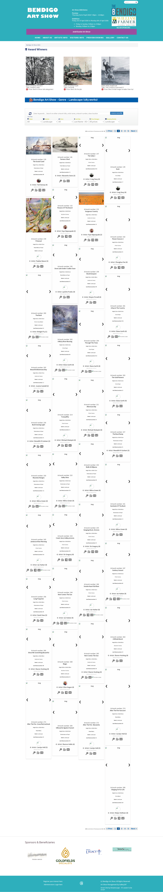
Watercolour (36, 168)
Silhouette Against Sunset (65, 728)
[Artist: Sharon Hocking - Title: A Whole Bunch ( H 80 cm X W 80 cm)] (117, 607)
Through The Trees (91, 343)
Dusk (118, 169)
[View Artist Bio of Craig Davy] (93, 184)
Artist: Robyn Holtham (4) (119, 813)
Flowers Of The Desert (65, 208)
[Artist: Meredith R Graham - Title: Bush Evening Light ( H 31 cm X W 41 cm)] (38, 400)
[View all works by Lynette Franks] (65, 287)
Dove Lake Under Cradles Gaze (65, 268)
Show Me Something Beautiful (38, 653)
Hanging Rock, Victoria (91, 530)
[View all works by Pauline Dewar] (38, 256)
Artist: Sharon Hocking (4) (119, 655)
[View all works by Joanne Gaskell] (38, 391)
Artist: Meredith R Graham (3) (39, 441)
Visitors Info (77, 37)
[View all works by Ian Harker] (38, 560)
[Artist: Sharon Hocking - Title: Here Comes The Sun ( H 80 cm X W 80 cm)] (91, 624)
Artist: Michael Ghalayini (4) (66, 440)
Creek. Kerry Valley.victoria (65, 538)
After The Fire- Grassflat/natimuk (38, 724)
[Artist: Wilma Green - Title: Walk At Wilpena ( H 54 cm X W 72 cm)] (91, 444)
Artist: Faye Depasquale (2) (66, 231)
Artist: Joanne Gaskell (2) (40, 386)
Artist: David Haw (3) (39, 615)
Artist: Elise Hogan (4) (66, 687)
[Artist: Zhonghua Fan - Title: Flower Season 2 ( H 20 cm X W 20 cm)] (117, 206)
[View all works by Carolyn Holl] (117, 729)
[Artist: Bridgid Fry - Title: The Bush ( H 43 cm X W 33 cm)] (38, 275)
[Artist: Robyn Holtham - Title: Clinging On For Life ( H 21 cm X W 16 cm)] (117, 748)
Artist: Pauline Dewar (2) (39, 261)
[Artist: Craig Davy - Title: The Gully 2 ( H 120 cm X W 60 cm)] (91, 137)
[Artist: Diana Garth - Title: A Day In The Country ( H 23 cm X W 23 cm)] (117, 276)
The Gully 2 (91, 156)
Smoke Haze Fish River (91, 586)
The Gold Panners (118, 377)
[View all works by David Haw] (38, 620)
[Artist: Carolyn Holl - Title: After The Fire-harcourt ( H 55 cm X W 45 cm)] (117, 669)
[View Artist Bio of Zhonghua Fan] (119, 267)
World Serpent (91, 274)
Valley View (65, 477)
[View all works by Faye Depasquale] (65, 226)
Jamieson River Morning (38, 542)
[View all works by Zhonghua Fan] (117, 257)
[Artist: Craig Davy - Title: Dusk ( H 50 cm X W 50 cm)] (117, 137)
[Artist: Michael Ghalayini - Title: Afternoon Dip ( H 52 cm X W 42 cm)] (91, 380)
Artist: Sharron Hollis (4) (66, 744)
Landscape (40, 171)
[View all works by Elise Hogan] (65, 682)
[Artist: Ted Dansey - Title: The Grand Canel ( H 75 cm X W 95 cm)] (38, 145)
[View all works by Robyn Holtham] (117, 808)
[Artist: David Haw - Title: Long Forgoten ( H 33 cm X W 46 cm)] (38, 579)
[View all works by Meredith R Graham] (38, 446)
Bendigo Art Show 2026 (33, 45)
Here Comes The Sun (65, 595)
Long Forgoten (38, 599)
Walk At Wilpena (91, 467)
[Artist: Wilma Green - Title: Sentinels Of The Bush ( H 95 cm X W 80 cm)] (117, 464)
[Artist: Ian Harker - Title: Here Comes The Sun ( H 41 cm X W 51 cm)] (65, 568)
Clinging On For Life (118, 790)
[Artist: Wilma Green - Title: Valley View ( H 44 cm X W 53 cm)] (65, 454)
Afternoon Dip (91, 407)
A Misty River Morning (65, 341)
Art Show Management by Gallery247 (114, 884)
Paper (42, 168)
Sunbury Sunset (117, 570)
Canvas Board (40, 322)
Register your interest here (52, 881)
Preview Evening (95, 37)
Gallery (110, 37)
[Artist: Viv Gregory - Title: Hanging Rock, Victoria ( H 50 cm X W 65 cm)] (91, 504)
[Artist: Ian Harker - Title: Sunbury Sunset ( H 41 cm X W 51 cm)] (117, 543)
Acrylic (62, 214)
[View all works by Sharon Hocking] (117, 660)
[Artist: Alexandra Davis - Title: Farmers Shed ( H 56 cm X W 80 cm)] (65, 144)
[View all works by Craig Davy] (91, 174)
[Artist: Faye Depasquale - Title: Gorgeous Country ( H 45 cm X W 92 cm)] (91, 198)
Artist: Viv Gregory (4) (92, 546)
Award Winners (37, 49)
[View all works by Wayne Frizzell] (91, 292)
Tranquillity (65, 417)
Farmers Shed (65, 159)
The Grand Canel (38, 161)
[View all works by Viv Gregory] (89, 551)
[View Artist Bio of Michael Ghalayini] (66, 445)
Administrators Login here (53, 884)
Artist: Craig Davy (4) (92, 179)
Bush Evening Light (38, 425)
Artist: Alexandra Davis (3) (66, 176)
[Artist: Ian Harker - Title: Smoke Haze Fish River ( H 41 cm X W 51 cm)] (91, 560)
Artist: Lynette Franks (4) (66, 292)
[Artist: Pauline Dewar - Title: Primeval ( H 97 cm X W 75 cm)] (38, 215)
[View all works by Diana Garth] (117, 326)
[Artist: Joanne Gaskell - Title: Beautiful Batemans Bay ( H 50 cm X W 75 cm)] (38, 346)
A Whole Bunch (118, 639)
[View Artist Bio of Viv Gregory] (93, 551)
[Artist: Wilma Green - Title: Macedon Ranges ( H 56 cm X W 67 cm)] (38, 455)
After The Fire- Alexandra (91, 725)
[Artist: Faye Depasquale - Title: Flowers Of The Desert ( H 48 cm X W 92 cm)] (65, 190)
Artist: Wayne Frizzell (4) (92, 297)
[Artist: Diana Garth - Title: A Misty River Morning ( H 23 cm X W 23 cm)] (65, 319)
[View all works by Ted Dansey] (38, 180)
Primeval (39, 241)
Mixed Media (36, 247)
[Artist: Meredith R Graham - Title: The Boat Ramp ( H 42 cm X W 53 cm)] (117, 415)
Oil (89, 162)
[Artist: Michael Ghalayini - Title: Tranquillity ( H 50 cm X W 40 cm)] (65, 379)
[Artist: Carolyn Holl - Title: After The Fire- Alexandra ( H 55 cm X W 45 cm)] (91, 686)
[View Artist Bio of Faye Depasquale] (66, 236)
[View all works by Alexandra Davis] (64, 181)
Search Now (115, 113)
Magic (65, 664)
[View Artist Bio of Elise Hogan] (66, 692)
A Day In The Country (118, 308)
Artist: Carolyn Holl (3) (119, 734)
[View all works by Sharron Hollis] (64, 749)
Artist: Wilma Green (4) (92, 490)
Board (119, 796)
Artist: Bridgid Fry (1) (39, 332)
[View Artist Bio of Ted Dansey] (40, 190)
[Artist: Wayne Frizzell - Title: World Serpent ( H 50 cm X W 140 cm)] (91, 249)
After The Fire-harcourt (118, 710)
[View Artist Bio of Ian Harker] (35, 570)
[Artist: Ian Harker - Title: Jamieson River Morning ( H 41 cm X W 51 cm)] (38, 515)
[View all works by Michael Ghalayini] (65, 435)
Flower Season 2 (117, 239)
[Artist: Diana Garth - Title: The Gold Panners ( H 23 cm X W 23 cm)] (117, 345)
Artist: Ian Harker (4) (39, 565)
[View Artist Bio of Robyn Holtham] (119, 818)
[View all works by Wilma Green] (91, 485)
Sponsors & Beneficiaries (40, 842)
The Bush (38, 315)
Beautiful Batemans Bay (38, 370)
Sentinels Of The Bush (117, 506)
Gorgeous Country (91, 211)
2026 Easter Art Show (81, 32)
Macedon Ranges (39, 478)
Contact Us (122, 37)
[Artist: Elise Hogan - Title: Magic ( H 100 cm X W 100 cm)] (65, 632)
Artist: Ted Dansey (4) (39, 185)
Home (37, 37)
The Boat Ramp (118, 434)
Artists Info (61, 37)
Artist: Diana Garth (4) (119, 331)
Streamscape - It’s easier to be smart (116, 889)
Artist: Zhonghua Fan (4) (119, 262)
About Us (47, 37)
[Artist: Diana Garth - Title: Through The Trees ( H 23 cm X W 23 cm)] (91, 311)
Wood (119, 175)
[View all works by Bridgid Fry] (33, 337)
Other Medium (63, 166)
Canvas (92, 162)
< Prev (109, 131)
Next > (134, 131)
